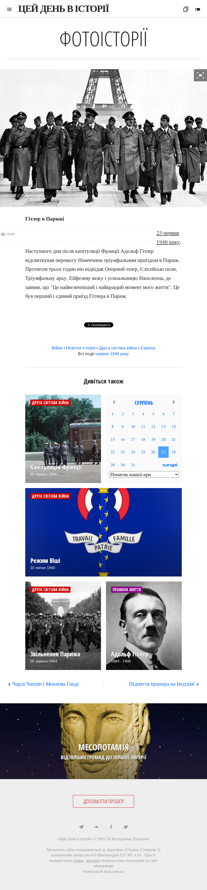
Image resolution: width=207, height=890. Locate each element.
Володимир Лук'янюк (130, 838)
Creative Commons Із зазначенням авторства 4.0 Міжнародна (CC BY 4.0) (105, 852)
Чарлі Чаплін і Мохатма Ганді (45, 683)
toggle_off (198, 9)
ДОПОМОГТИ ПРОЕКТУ (103, 801)
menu (9, 9)
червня (102, 354)
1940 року (168, 241)
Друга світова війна (118, 348)
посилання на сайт (141, 860)
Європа (148, 348)
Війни (57, 348)
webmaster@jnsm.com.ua (103, 871)
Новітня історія (80, 348)
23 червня (168, 232)
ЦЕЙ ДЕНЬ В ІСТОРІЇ (63, 8)
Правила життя (127, 589)
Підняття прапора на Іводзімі (162, 683)
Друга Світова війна (50, 402)
